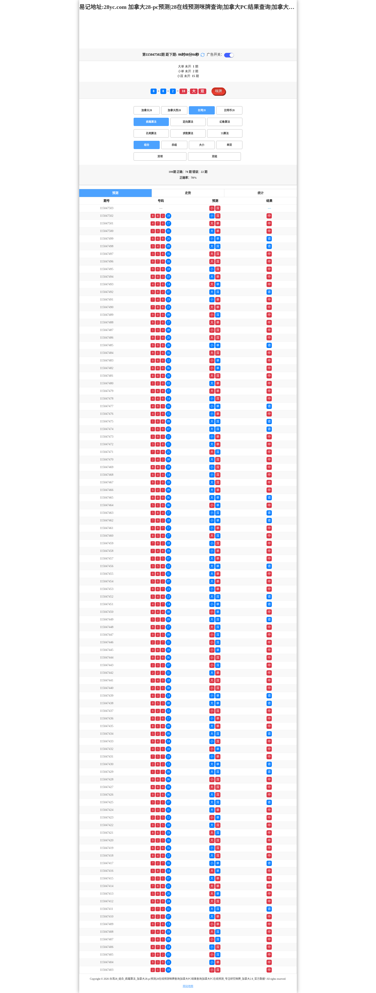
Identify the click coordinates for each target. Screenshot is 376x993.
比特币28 (229, 110)
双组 (214, 156)
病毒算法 (151, 121)
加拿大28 (146, 110)
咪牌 (218, 91)
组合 (146, 144)
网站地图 (188, 986)
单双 (229, 144)
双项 (160, 156)
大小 (201, 144)
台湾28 (202, 110)
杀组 (174, 144)
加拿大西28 (174, 110)
